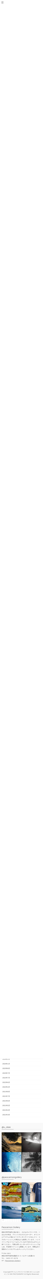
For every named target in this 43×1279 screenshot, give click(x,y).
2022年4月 (6, 1087)
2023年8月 (6, 1068)
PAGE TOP (40, 1239)
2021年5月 (6, 1105)
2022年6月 (6, 1082)
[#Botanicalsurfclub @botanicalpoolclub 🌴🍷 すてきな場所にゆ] (31, 1162)
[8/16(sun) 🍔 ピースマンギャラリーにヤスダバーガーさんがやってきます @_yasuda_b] (12, 1192)
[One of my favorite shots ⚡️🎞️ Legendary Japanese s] (12, 1162)
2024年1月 (6, 1064)
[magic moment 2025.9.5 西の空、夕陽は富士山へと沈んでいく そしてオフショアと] (12, 1142)
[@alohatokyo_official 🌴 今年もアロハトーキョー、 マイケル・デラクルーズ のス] (31, 1212)
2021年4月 (6, 1110)
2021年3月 (6, 1115)
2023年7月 (6, 1073)
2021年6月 (6, 1101)
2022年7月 (6, 1078)
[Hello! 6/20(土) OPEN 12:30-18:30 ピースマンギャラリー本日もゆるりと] (31, 1192)
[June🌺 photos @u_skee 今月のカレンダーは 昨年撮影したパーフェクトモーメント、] (12, 1212)
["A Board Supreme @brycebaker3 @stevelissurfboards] (31, 1142)
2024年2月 (6, 1059)
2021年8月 (6, 1091)
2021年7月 (6, 1096)
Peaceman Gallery (13, 1261)
